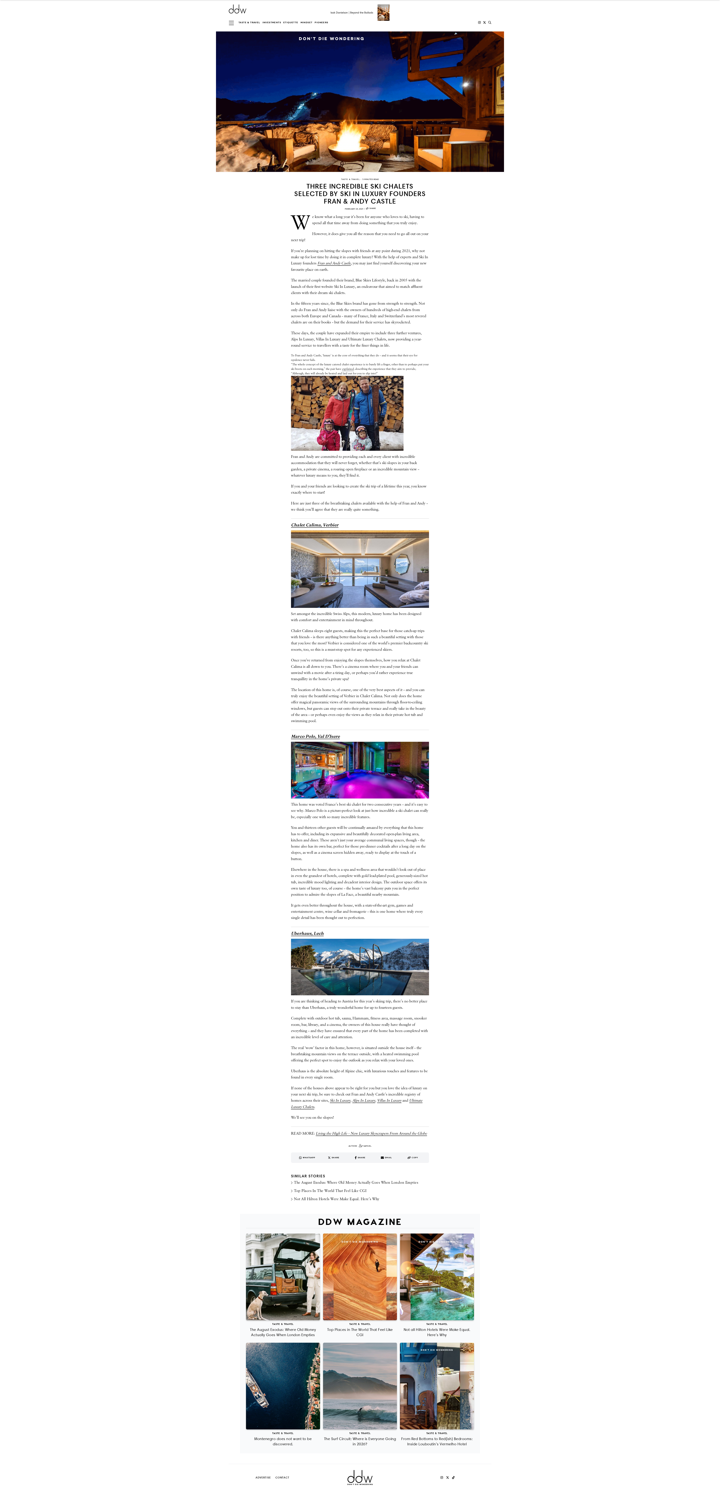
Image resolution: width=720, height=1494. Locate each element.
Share (372, 208)
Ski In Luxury (340, 1100)
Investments (271, 22)
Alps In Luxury (363, 1100)
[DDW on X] (484, 22)
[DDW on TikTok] (453, 1477)
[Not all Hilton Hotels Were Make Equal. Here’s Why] (437, 1277)
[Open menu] (231, 22)
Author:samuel (360, 1146)
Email (388, 1157)
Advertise (263, 1477)
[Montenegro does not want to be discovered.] (283, 1386)
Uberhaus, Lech (307, 933)
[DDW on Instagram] (479, 22)
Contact (282, 1477)
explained (348, 369)
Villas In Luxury (389, 1100)
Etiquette (290, 22)
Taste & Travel (249, 22)
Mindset (307, 22)
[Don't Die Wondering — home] (265, 8)
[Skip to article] (360, 101)
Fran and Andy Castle (334, 263)
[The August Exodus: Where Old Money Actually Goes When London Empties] (283, 1277)
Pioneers (321, 22)
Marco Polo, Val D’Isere (315, 736)
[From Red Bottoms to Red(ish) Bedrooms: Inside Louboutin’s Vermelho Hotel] (437, 1386)
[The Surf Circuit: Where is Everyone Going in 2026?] (360, 1386)
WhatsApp (309, 1157)
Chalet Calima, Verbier (314, 525)
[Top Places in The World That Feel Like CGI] (360, 1277)
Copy (415, 1157)
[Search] (489, 22)
